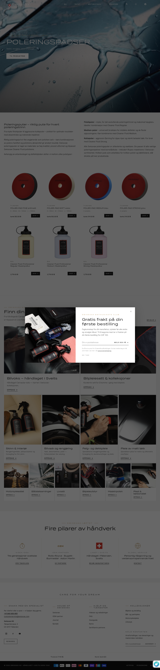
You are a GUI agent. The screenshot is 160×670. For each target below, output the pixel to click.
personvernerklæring (104, 351)
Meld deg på (120, 342)
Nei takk (85, 355)
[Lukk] (130, 311)
